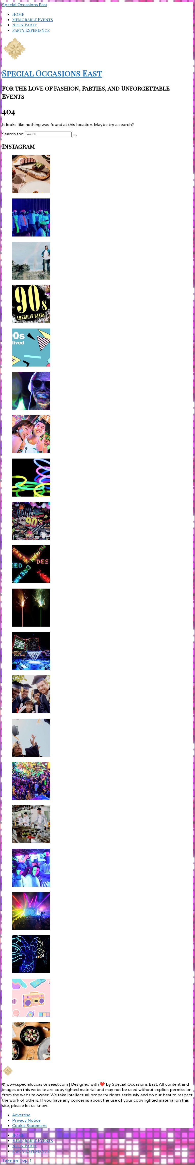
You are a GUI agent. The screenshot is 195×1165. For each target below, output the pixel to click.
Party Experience (31, 30)
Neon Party (24, 24)
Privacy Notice (26, 1120)
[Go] (75, 135)
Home (18, 14)
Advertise (21, 1115)
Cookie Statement (29, 1125)
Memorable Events (32, 19)
